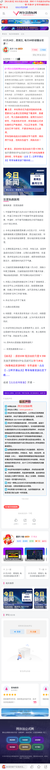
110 (38, 541)
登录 (19, 631)
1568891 (20, 420)
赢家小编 (13, 48)
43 (20, 541)
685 (26, 541)
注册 (34, 631)
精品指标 (12, 740)
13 (32, 541)
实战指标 (25, 740)
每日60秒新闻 (14, 34)
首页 (5, 34)
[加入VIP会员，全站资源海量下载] (25, 63)
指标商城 (25, 747)
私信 (44, 50)
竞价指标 (12, 747)
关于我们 (37, 747)
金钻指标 (37, 740)
